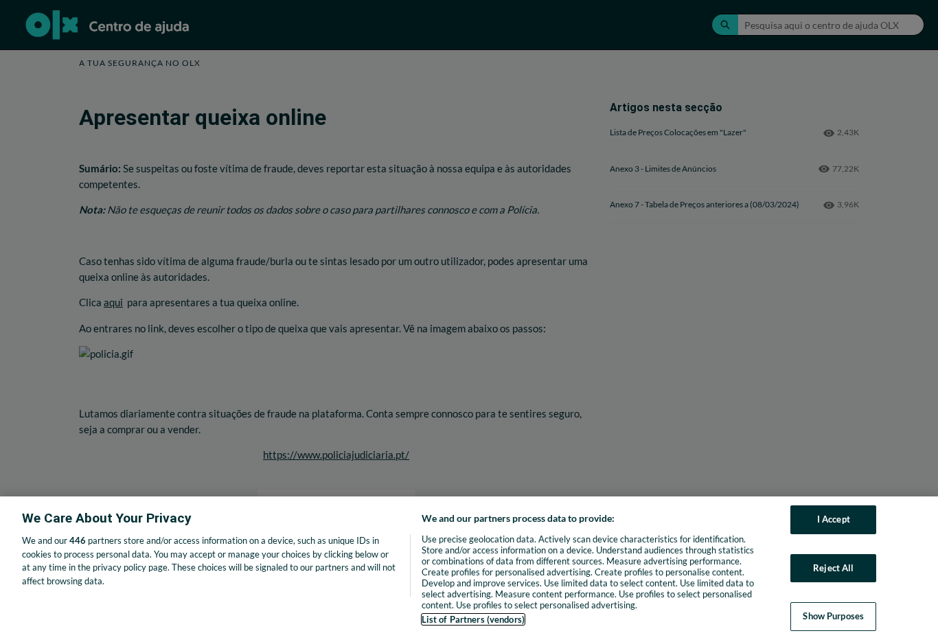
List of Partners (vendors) (473, 619)
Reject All (833, 567)
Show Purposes (833, 615)
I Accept (833, 519)
